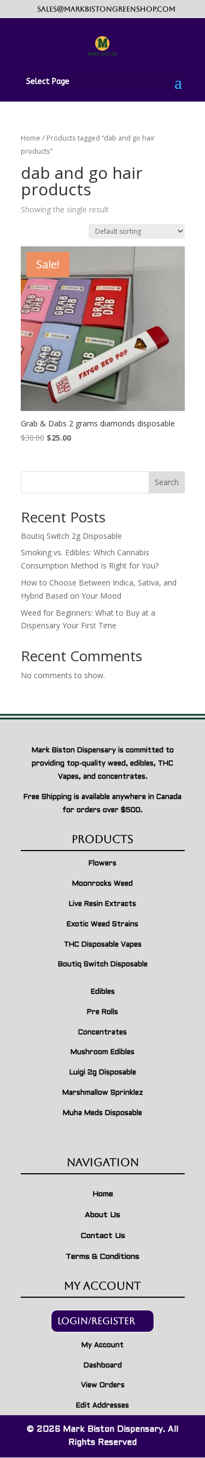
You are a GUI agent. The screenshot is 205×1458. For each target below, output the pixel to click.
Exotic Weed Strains (102, 924)
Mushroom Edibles (102, 1052)
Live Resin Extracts (102, 904)
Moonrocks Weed (102, 884)
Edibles (103, 992)
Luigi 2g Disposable (102, 1072)
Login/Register (96, 1320)
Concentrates (102, 1032)
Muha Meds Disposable (102, 1113)
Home (30, 138)
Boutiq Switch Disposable (103, 964)
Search (167, 482)
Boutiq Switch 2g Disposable (71, 536)
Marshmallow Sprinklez (102, 1093)
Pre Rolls (102, 1012)
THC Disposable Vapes (103, 945)
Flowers (102, 863)
